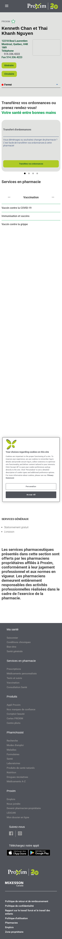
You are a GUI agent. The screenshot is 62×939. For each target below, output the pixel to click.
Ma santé (12, 629)
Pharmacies (11, 922)
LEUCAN (11, 812)
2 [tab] (29, 173)
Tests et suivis (14, 678)
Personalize (31, 486)
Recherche (12, 740)
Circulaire (9, 74)
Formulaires (13, 754)
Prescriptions (14, 669)
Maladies (11, 749)
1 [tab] (25, 173)
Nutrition (11, 772)
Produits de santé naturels (21, 768)
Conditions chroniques (19, 642)
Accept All (31, 495)
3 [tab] (33, 173)
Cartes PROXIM (15, 718)
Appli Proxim (14, 705)
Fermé (8, 84)
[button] (11, 834)
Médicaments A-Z (16, 781)
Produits (12, 696)
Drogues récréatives (17, 777)
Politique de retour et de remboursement (26, 901)
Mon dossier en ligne (18, 817)
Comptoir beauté (15, 713)
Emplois (11, 799)
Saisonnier (12, 637)
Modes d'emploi (15, 745)
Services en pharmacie (21, 660)
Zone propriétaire (14, 931)
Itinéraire (9, 65)
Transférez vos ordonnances (31, 164)
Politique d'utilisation (16, 918)
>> (53, 197)
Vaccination (31, 197)
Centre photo (14, 723)
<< (9, 197)
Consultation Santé (17, 687)
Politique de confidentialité (19, 906)
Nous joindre (13, 803)
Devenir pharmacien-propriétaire (24, 808)
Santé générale (15, 651)
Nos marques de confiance (21, 709)
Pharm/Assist (15, 732)
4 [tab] (37, 173)
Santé (10, 758)
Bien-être (11, 646)
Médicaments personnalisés (22, 673)
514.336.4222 (12, 53)
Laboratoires (13, 763)
